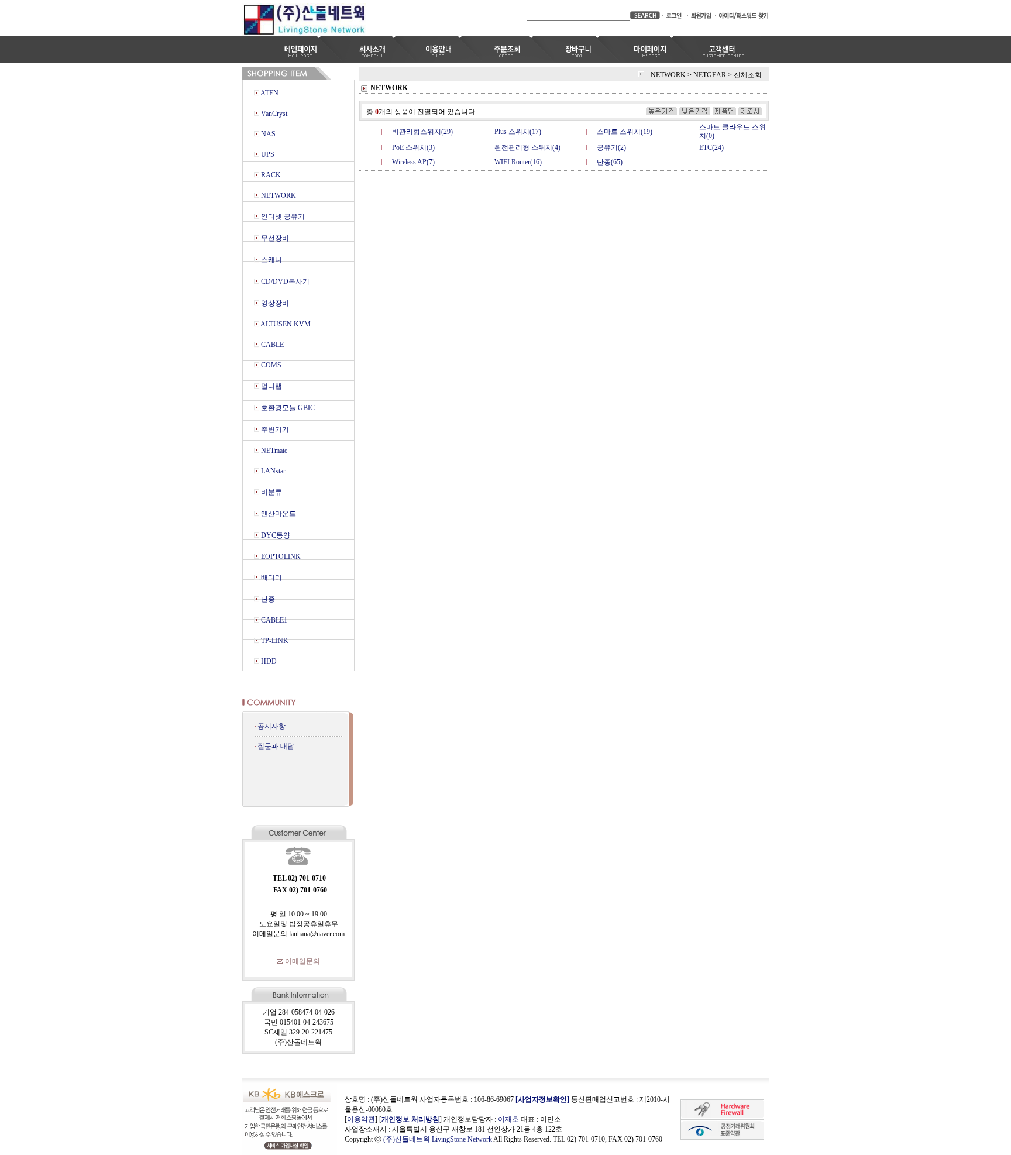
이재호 (508, 1119)
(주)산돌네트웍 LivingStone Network (437, 1139)
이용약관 (361, 1119)
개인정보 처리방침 (410, 1119)
